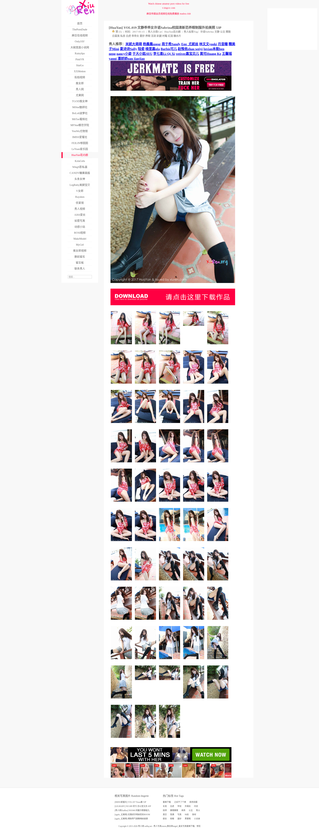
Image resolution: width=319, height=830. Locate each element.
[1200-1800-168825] (218, 424)
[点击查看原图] (173, 284)
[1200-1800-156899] (218, 621)
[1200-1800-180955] (170, 503)
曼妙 (142, 36)
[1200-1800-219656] (122, 385)
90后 (187, 814)
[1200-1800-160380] (170, 424)
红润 (170, 36)
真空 (165, 814)
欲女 (165, 819)
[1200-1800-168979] (146, 581)
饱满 (172, 814)
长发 (165, 806)
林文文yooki (208, 44)
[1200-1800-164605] (218, 542)
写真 (179, 814)
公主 (222, 31)
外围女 (188, 806)
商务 (183, 810)
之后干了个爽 (180, 802)
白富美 (116, 36)
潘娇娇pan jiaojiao (131, 58)
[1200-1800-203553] (170, 385)
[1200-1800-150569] (146, 660)
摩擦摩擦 (174, 810)
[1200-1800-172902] (218, 503)
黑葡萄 (188, 819)
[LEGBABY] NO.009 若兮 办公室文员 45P (133, 806)
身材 (194, 814)
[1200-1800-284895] (122, 699)
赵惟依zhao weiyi (190, 49)
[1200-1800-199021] (122, 424)
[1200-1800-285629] (170, 739)
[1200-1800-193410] (170, 542)
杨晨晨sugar (152, 44)
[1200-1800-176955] (194, 660)
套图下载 (167, 802)
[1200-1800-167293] (146, 463)
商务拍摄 (193, 802)
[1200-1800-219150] (122, 345)
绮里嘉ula (152, 49)
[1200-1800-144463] (194, 581)
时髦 (164, 36)
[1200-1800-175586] (194, 621)
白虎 (128, 36)
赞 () (119, 31)
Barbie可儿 (169, 49)
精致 (228, 31)
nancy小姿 (124, 53)
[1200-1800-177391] (146, 542)
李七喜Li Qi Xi (164, 53)
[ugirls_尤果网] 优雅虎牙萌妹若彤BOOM (132, 814)
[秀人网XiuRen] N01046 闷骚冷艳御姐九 (132, 810)
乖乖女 (135, 36)
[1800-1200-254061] (146, 681)
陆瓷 (141, 49)
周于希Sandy (171, 44)
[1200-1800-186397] (194, 503)
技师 (165, 810)
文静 (216, 31)
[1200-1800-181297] (194, 463)
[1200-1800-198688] (146, 345)
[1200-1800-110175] (122, 463)
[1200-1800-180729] (170, 621)
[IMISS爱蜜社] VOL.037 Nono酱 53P (130, 802)
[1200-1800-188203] (194, 385)
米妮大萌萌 (133, 44)
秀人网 (141, 826)
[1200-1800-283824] (146, 739)
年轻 (179, 806)
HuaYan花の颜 (172, 31)
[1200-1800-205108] (122, 739)
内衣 (196, 806)
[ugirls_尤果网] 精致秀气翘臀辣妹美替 (131, 819)
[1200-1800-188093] (218, 385)
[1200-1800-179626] (218, 463)
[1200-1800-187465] (122, 503)
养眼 (147, 36)
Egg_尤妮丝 (189, 44)
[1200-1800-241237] (218, 699)
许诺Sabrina (207, 31)
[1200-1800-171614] (170, 660)
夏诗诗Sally (128, 49)
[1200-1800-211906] (218, 345)
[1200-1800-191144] (170, 581)
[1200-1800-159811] (122, 581)
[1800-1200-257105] (170, 681)
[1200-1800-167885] (194, 424)
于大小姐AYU (142, 53)
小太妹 (197, 819)
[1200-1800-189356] (146, 621)
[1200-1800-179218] (122, 542)
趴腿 (159, 36)
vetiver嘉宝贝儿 (187, 53)
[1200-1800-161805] (146, 424)
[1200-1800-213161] (146, 385)
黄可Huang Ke (210, 53)
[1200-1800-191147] (218, 581)
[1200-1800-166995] (146, 503)
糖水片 (177, 36)
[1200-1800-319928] (218, 660)
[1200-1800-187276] (122, 621)
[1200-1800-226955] (170, 345)
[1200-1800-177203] (170, 463)
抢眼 (172, 819)
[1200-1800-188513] (194, 699)
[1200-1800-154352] (122, 660)
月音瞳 (223, 44)
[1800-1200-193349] (194, 327)
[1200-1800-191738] (194, 542)
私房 (122, 36)
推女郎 (170, 826)
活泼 (153, 36)
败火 (198, 810)
